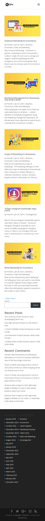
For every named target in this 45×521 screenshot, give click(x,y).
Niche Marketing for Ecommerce (18, 267)
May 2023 (10, 464)
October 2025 (11, 426)
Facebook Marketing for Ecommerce (20, 41)
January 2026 (11, 419)
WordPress (22, 518)
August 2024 (10, 440)
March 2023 (10, 472)
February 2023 (11, 475)
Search (7, 301)
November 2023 (12, 450)
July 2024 (9, 443)
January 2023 (11, 478)
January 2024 (11, 447)
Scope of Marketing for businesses (19, 154)
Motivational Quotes (27, 429)
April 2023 (10, 468)
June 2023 (10, 461)
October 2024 (11, 436)
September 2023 (12, 454)
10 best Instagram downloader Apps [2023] (20, 209)
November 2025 (12, 422)
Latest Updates (26, 426)
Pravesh (10, 45)
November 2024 (12, 433)
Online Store (24, 433)
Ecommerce (9, 47)
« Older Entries (9, 298)
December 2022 (12, 482)
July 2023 (9, 457)
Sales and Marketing (22, 47)
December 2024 (12, 429)
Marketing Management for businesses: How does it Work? (22, 99)
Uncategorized (31, 214)
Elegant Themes (22, 515)
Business (29, 45)
